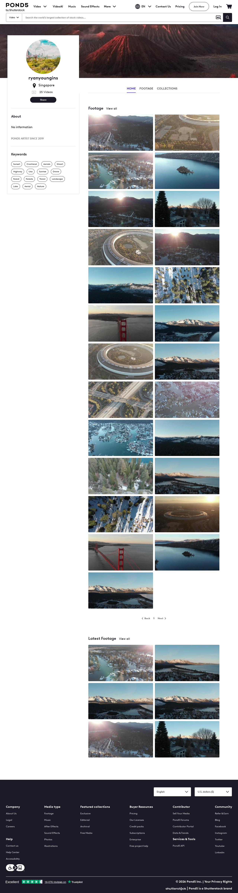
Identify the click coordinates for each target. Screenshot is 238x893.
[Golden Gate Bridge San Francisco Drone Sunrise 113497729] (120, 552)
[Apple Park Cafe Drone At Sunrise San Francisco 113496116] (187, 133)
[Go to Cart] (229, 6)
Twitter (219, 839)
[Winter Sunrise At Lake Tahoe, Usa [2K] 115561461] (120, 171)
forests (29, 179)
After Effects (51, 826)
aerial (27, 186)
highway (17, 171)
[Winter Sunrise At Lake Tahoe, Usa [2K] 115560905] (187, 247)
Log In (217, 6)
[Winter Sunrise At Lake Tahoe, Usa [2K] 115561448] (187, 476)
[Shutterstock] (176, 888)
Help (9, 839)
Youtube (219, 846)
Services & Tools (184, 839)
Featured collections (95, 807)
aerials (46, 164)
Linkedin (219, 852)
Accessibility (13, 858)
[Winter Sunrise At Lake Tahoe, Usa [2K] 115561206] (187, 209)
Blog (217, 820)
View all (111, 108)
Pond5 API (178, 845)
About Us (11, 813)
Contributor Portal (183, 826)
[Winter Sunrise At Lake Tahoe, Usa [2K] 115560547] (187, 400)
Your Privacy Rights (218, 881)
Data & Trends (181, 833)
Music (47, 820)
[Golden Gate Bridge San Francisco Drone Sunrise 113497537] (120, 323)
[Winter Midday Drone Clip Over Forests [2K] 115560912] (120, 476)
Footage (49, 813)
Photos (48, 839)
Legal (9, 820)
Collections (167, 88)
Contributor (181, 807)
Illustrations (51, 846)
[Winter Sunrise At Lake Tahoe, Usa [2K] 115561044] (187, 438)
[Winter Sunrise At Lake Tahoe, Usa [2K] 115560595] (120, 438)
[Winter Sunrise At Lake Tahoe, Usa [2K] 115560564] (120, 209)
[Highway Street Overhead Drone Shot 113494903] (120, 400)
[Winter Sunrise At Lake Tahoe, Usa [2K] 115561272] (120, 590)
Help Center (12, 852)
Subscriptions (137, 833)
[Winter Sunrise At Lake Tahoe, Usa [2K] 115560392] (120, 285)
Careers (10, 826)
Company (13, 807)
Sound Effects (90, 9)
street (60, 164)
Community (223, 807)
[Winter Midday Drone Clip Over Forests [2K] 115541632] (187, 285)
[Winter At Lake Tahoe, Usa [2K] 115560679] (187, 552)
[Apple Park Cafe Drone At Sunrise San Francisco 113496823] (120, 361)
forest (16, 179)
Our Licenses (137, 820)
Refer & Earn (222, 813)
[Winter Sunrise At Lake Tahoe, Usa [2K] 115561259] (187, 361)
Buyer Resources (141, 807)
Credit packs (137, 826)
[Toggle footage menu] (45, 6)
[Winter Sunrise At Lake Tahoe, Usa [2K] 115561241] (120, 133)
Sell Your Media (181, 813)
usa (31, 171)
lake (15, 186)
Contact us (12, 845)
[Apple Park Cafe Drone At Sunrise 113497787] (187, 514)
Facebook (220, 826)
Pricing (179, 6)
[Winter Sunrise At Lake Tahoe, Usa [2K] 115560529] (187, 323)
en (143, 6)
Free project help (139, 846)
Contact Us (163, 6)
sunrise (42, 171)
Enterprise (135, 839)
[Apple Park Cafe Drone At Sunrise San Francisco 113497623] (120, 247)
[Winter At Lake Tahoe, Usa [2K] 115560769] (187, 171)
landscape (57, 179)
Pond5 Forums (181, 820)
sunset (16, 164)
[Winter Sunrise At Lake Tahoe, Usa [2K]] (120, 663)
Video (37, 6)
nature (40, 186)
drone (56, 171)
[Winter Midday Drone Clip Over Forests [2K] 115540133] (120, 514)
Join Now (199, 6)
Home (131, 88)
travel (42, 179)
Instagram (221, 833)
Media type (52, 807)
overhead (32, 164)
